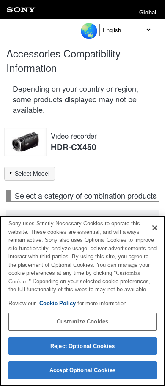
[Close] (155, 228)
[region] (82, 301)
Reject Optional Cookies (82, 346)
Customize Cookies (82, 321)
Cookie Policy (58, 303)
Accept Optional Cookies (83, 370)
